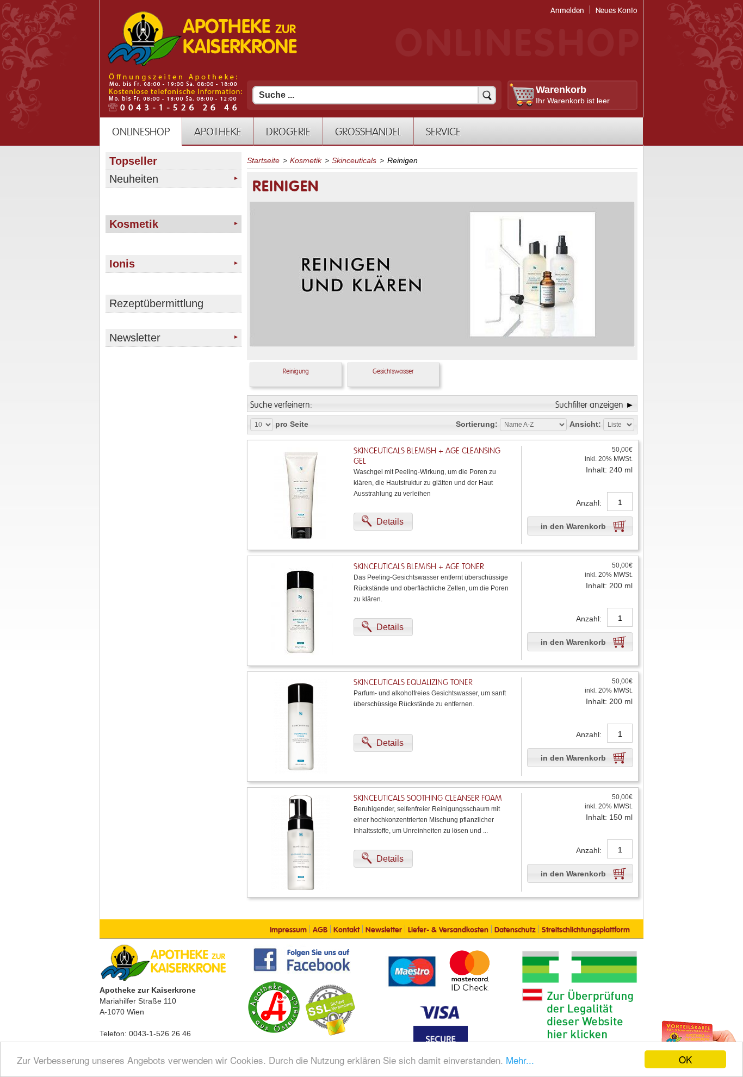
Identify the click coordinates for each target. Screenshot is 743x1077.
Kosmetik (305, 160)
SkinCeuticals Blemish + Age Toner (419, 567)
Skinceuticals (354, 160)
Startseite (263, 160)
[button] (383, 522)
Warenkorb (561, 89)
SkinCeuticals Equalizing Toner (413, 682)
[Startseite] (202, 64)
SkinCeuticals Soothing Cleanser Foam (428, 798)
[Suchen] (487, 95)
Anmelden (567, 10)
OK (685, 1059)
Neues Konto (616, 10)
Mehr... (520, 1060)
